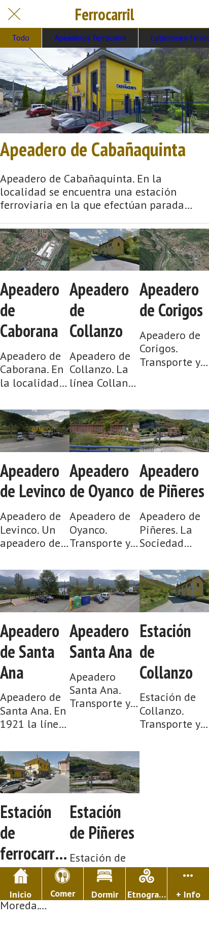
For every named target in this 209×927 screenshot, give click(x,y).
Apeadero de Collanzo (99, 310)
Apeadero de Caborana (29, 310)
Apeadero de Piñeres (172, 481)
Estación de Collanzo (166, 651)
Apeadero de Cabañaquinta (93, 149)
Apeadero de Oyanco (101, 481)
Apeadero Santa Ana (100, 641)
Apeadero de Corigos (171, 299)
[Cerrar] (14, 14)
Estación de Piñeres (101, 822)
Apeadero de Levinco (32, 481)
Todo (20, 38)
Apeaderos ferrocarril (90, 38)
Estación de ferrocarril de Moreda (33, 832)
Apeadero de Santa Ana (29, 651)
